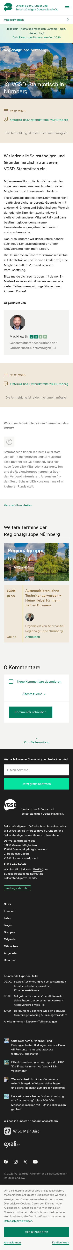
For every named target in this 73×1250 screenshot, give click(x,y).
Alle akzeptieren (36, 1232)
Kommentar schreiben (30, 712)
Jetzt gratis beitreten (36, 784)
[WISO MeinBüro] (22, 1132)
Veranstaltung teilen (18, 505)
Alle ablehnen (12, 1242)
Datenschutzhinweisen (18, 1221)
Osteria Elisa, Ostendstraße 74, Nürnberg (39, 120)
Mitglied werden (14, 19)
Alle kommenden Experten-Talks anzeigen (30, 1021)
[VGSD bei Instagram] (15, 1163)
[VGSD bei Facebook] (5, 1163)
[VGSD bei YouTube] (35, 1163)
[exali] (12, 1145)
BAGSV (37, 869)
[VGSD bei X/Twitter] (25, 1164)
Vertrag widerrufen (17, 888)
